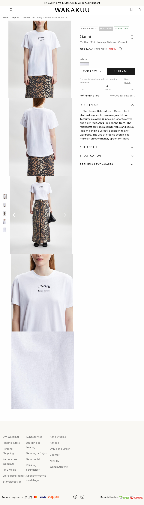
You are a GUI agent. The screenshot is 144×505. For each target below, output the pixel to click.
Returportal (33, 459)
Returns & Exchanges (96, 164)
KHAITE (54, 461)
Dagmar (54, 455)
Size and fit (89, 147)
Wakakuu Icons (59, 467)
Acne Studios (58, 437)
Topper (15, 17)
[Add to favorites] (131, 37)
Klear (5, 17)
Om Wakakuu (11, 437)
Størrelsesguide (12, 481)
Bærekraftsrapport (14, 476)
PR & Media (9, 470)
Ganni (85, 36)
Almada (54, 443)
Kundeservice (34, 437)
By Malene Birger (60, 449)
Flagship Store (11, 443)
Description (89, 105)
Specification (90, 156)
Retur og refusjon (36, 453)
